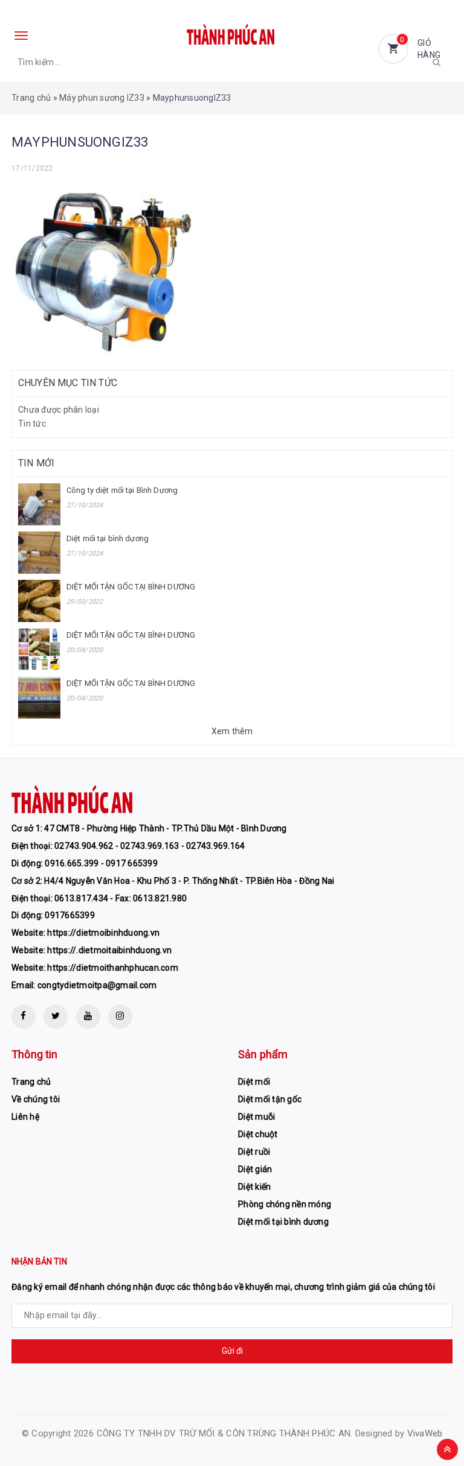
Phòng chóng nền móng (284, 1204)
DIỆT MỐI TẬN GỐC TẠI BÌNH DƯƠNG (130, 586)
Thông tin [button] (34, 1054)
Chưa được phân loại (58, 409)
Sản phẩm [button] (263, 1054)
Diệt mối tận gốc (269, 1099)
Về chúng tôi (35, 1099)
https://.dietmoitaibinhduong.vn (109, 950)
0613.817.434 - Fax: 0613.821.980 (120, 898)
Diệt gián (255, 1169)
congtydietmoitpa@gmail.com (97, 985)
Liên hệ (25, 1117)
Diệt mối (254, 1082)
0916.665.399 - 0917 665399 (101, 863)
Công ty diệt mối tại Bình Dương (122, 490)
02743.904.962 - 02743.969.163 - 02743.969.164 (149, 846)
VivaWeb (425, 1433)
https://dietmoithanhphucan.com (112, 968)
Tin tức (32, 423)
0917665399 (70, 915)
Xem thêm (232, 731)
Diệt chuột (258, 1134)
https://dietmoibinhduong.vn (103, 933)
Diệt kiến (254, 1187)
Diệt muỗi (256, 1117)
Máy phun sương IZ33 (101, 98)
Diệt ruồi (254, 1152)
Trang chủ (31, 98)
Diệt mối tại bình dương (107, 538)
